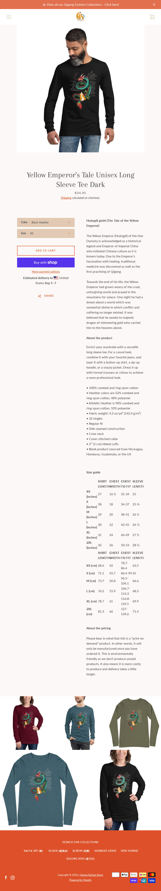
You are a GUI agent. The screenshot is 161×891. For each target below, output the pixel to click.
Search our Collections (80, 842)
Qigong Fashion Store (91, 874)
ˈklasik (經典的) (58, 850)
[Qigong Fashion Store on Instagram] (13, 877)
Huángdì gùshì (105, 850)
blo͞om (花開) (81, 850)
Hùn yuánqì (129, 850)
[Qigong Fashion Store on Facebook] (6, 877)
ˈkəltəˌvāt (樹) (33, 850)
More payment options (46, 271)
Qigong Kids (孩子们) (80, 858)
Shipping (66, 197)
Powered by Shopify (80, 880)
